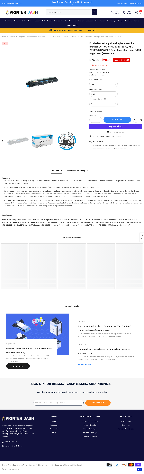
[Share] (140, 120)
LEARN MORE (90, 30)
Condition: (98, 99)
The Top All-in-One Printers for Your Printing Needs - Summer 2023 (104, 351)
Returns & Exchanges (77, 170)
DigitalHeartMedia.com (10, 469)
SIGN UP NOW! (98, 403)
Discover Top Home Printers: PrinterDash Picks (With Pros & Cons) (29, 350)
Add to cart (117, 119)
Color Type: (95, 79)
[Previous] (2, 141)
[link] (14, 281)
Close (137, 31)
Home (4, 37)
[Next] (82, 141)
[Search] (71, 12)
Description (56, 170)
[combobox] (69, 12)
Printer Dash (100, 70)
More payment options (116, 132)
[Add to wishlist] (135, 120)
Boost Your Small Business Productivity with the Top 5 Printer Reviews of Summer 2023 (104, 328)
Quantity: (93, 115)
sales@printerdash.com (14, 446)
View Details (18, 366)
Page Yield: (95, 89)
